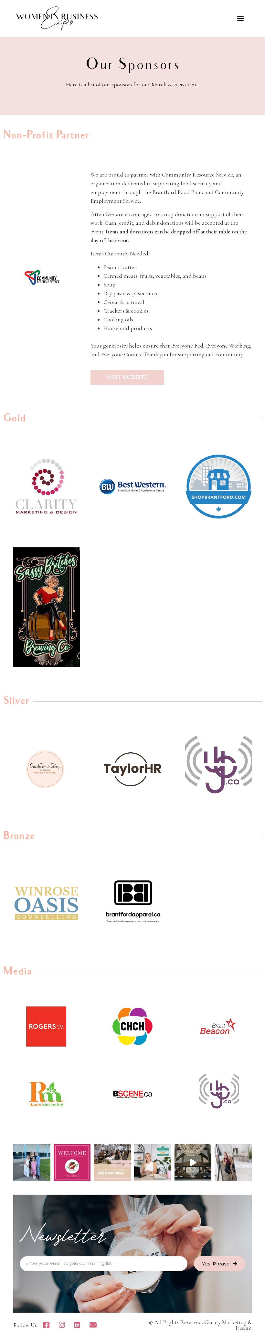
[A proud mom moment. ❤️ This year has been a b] (31, 1162)
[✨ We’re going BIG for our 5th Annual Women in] (193, 1162)
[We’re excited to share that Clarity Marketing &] (152, 1162)
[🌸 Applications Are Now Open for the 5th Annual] (112, 1162)
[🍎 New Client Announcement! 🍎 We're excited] (72, 1162)
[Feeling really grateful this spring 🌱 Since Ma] (233, 1162)
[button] (240, 18)
